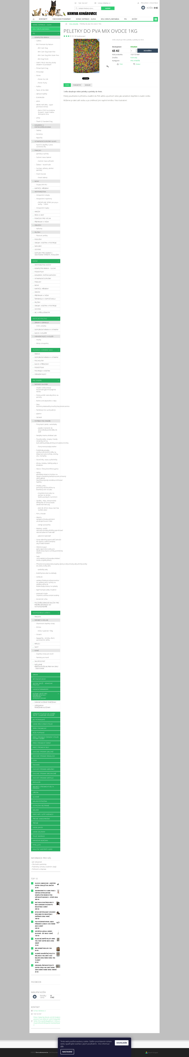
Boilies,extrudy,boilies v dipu (46, 401)
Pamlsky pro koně (42, 657)
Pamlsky (38, 150)
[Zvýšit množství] (136, 50)
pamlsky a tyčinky (42, 154)
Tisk (121, 64)
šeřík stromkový (39, 728)
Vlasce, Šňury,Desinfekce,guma (47, 469)
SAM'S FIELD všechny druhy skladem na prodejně (46, 64)
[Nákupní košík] (35, 997)
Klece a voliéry (41, 333)
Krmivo (38, 627)
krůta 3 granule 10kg (45, 631)
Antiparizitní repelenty (44, 199)
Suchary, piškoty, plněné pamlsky (45, 169)
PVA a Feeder (41, 514)
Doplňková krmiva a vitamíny (46, 330)
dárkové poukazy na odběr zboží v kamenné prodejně (44, 714)
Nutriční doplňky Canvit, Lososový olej (44, 146)
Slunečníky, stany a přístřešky (46, 460)
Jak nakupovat (37, 862)
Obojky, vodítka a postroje (45, 243)
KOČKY (134, 19)
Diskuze (88, 85)
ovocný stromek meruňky (43, 769)
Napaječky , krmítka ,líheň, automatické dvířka (45, 639)
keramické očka (41, 599)
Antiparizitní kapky (42, 208)
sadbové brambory (40, 689)
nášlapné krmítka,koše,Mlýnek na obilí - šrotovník (46, 666)
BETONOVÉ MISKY (39, 679)
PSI (125, 19)
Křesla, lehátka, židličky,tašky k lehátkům (47, 464)
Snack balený (42, 177)
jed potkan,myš (39, 720)
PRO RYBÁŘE (37, 380)
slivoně (36, 797)
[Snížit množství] (136, 52)
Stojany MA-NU (41, 185)
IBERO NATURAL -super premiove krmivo (44, 106)
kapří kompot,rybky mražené (46, 590)
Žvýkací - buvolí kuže (43, 165)
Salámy (38, 130)
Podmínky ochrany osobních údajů (44, 867)
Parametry (77, 85)
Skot (36, 647)
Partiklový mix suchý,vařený (46, 410)
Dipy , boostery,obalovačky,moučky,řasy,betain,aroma (48, 405)
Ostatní (38, 249)
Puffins (38, 86)
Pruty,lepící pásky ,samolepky (46, 424)
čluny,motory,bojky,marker (47, 446)
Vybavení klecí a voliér (44, 336)
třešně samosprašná (41, 819)
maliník (36, 810)
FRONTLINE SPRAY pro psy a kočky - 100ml (48, 203)
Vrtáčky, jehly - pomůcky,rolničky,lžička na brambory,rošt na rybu (45, 488)
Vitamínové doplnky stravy (45, 623)
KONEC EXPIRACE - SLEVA (86, 19)
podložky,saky (43, 569)
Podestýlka (39, 367)
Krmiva (37, 354)
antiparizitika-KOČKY (43, 265)
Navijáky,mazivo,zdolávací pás (46, 435)
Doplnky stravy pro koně (44, 654)
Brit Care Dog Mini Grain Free (48, 55)
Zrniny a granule (42, 323)
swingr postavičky (44, 525)
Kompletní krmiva (42, 37)
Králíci (37, 644)
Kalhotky (39, 228)
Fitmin (38, 75)
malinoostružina (40, 801)
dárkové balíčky (41, 94)
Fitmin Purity (42, 83)
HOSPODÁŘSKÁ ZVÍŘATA (41, 613)
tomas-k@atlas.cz (39, 1011)
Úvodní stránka (33, 19)
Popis (67, 85)
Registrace (154, 3)
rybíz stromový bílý (41, 747)
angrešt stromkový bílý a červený (43, 787)
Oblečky (38, 225)
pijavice (39, 414)
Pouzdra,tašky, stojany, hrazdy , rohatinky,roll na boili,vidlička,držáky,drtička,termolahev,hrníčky (48, 441)
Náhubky (38, 246)
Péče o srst (39, 215)
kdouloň (36, 782)
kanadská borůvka (40, 840)
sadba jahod (38, 827)
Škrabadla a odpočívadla (45, 299)
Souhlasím (121, 1043)
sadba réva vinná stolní (42, 724)
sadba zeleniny (39, 832)
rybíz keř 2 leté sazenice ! (43, 814)
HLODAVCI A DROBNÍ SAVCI (43, 350)
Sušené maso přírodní (46, 161)
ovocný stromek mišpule (43, 778)
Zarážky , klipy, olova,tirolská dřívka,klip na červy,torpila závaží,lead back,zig (46, 502)
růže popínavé (38, 733)
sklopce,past (40, 661)
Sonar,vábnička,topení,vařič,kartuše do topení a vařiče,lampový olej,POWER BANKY (48, 541)
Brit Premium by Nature (44, 44)
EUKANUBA (40, 97)
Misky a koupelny (42, 343)
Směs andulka (41, 326)
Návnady (133, 58)
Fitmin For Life (43, 79)
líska (35, 760)
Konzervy (39, 134)
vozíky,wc (39, 577)
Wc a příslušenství (42, 312)
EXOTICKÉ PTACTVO (40, 319)
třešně (35, 823)
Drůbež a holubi (41, 620)
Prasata (38, 617)
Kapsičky (39, 138)
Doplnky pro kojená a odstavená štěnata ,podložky (47, 254)
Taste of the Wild (42, 90)
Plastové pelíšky (42, 235)
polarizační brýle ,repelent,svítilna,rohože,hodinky (47, 594)
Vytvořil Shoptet (153, 1053)
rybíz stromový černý (42, 743)
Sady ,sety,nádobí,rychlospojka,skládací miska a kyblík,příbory (48, 558)
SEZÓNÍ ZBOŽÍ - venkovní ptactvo (42, 684)
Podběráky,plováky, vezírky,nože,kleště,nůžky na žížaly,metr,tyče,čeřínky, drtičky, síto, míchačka (47, 453)
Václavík (39, 417)
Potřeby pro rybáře (43, 421)
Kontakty (43, 19)
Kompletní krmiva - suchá (45, 268)
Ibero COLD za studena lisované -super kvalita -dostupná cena (46, 112)
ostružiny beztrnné (41, 806)
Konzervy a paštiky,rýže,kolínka (43, 126)
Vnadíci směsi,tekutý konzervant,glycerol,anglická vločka (46, 390)
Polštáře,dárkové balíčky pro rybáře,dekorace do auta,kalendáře (47, 605)
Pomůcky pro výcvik (43, 218)
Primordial (39, 72)
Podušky (38, 239)
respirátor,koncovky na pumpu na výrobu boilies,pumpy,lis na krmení (47, 495)
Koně (37, 650)
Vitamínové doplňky (43, 278)
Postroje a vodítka (42, 371)
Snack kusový (41, 174)
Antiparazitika (40, 192)
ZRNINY (35, 675)
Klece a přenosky (42, 364)
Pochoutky (39, 361)
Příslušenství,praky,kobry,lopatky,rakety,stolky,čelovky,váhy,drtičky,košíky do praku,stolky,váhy (48, 565)
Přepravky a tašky (42, 222)
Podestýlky (39, 272)
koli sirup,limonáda (110, 19)
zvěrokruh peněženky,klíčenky (42, 706)
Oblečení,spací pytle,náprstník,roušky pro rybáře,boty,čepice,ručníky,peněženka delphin (48, 550)
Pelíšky (37, 232)
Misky (37, 181)
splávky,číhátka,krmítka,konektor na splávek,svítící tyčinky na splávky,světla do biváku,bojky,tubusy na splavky (47, 583)
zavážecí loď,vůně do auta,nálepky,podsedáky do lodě (47, 430)
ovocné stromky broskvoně (44, 773)
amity (38, 118)
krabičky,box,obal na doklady (46, 573)
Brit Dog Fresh (43, 59)
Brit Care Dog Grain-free (46, 52)
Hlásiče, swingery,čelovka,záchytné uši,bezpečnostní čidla (45, 519)
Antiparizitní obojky (43, 195)
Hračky (37, 212)
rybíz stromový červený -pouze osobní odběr (46, 738)
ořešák (35, 792)
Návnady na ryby (41, 384)
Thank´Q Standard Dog (44, 121)
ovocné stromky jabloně (43, 752)
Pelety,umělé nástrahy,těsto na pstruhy (47, 396)
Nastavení (67, 1052)
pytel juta (37, 845)
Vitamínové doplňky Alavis (45, 141)
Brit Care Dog (43, 48)
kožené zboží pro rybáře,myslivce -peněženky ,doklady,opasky (40, 696)
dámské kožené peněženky (45, 702)
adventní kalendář (44, 536)
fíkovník (36, 765)
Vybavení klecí (40, 374)
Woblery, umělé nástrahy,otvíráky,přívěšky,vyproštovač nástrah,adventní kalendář (48, 530)
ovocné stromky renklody (44, 756)
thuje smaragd (39, 836)
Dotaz (138, 64)
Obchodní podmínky (61, 19)
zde (61, 1046)
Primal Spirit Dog (42, 68)
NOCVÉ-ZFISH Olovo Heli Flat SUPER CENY (48, 509)
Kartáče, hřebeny (42, 188)
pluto (38, 101)
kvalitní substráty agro (42, 849)
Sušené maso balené (43, 157)
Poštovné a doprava (39, 869)
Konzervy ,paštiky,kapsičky (45, 275)
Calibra (38, 41)
